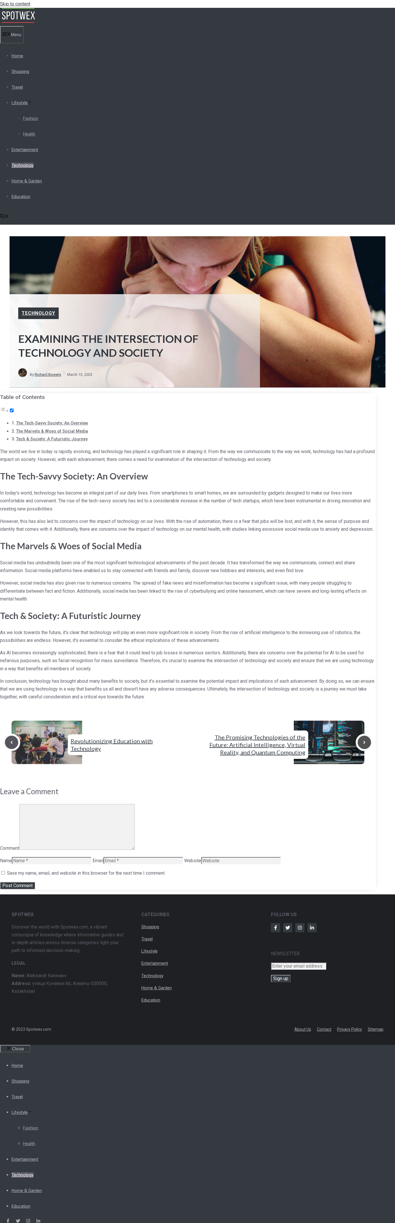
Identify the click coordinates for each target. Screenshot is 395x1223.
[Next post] (364, 742)
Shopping (20, 71)
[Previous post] (11, 742)
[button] (4, 216)
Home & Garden (27, 181)
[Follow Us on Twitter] (287, 927)
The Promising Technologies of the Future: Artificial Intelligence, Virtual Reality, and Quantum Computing (257, 745)
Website (192, 860)
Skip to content (15, 4)
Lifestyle (20, 102)
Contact (324, 1029)
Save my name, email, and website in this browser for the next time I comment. (86, 873)
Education (21, 196)
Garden (165, 988)
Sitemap (375, 1029)
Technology (23, 165)
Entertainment (25, 149)
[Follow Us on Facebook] (275, 927)
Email (98, 860)
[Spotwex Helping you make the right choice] (18, 22)
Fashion (30, 118)
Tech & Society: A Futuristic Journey (52, 439)
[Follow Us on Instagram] (299, 927)
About (300, 1029)
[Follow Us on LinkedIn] (312, 927)
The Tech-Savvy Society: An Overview (52, 423)
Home (17, 55)
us (309, 1029)
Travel (17, 87)
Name (6, 860)
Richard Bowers (48, 374)
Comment (9, 848)
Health (29, 134)
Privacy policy (349, 1029)
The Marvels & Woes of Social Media (52, 431)
